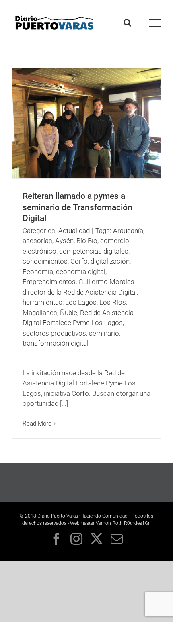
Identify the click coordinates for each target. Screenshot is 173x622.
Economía (38, 272)
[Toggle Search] (127, 22)
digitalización (110, 261)
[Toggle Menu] (155, 23)
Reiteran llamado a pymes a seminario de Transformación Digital (77, 207)
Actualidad (74, 231)
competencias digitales (93, 251)
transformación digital (56, 343)
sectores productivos (54, 333)
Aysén (64, 241)
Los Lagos (81, 302)
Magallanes (40, 313)
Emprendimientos (49, 282)
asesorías (37, 241)
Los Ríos (112, 302)
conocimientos (45, 261)
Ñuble (68, 313)
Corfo (79, 261)
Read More (37, 423)
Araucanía (128, 231)
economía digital (80, 272)
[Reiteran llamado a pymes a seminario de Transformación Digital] (86, 123)
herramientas (42, 302)
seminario (104, 333)
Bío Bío (86, 241)
